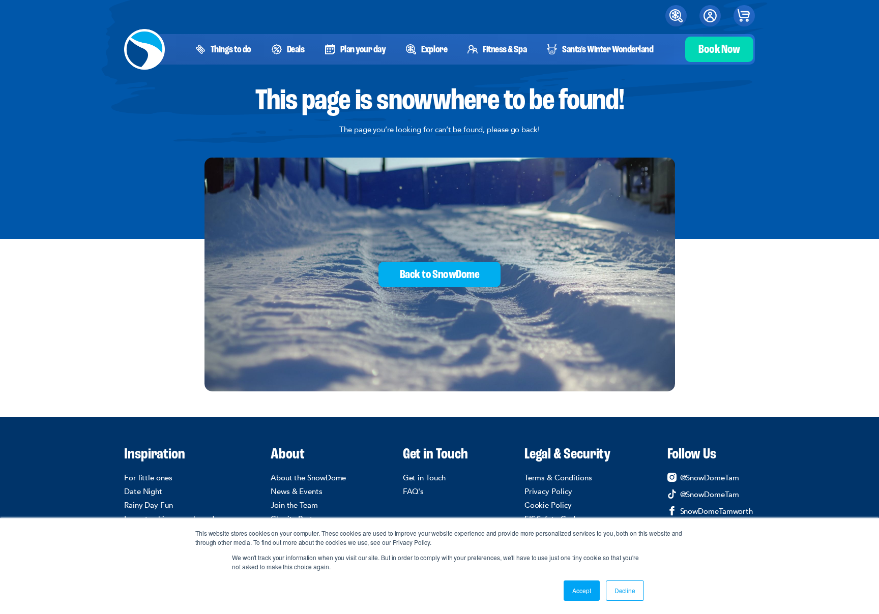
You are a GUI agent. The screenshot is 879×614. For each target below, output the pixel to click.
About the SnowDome (308, 478)
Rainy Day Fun (148, 505)
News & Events (297, 491)
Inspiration (154, 455)
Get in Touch (435, 455)
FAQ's (413, 491)
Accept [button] (581, 590)
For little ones (148, 478)
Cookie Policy (548, 505)
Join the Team (294, 505)
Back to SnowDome (439, 275)
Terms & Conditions (558, 478)
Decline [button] (624, 590)
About (288, 455)
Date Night (143, 491)
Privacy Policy (548, 491)
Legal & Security (567, 455)
